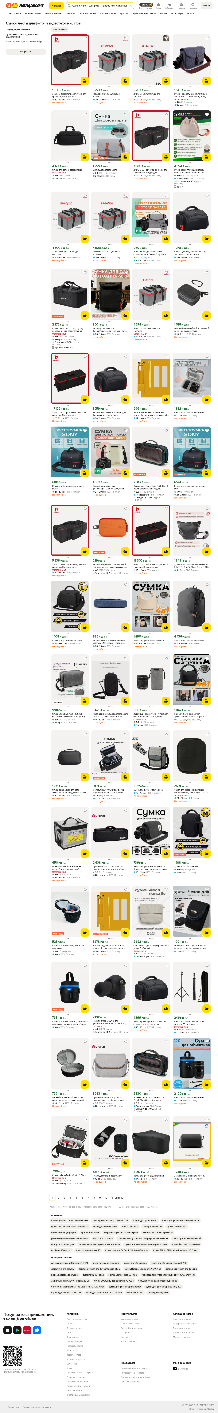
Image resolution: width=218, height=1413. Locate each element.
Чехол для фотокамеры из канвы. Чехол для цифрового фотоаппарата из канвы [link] (151, 867)
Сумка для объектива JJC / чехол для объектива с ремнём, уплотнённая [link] (69, 1022)
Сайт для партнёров (130, 1382)
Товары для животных (77, 1381)
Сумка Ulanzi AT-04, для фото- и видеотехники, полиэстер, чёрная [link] (109, 867)
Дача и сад (72, 1364)
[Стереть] (131, 6)
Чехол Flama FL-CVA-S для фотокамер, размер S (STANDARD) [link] (109, 1022)
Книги (69, 1368)
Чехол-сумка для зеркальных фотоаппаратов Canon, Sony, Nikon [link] (149, 252)
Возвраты (125, 1337)
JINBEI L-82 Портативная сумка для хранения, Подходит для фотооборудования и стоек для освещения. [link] (69, 95)
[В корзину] (84, 81)
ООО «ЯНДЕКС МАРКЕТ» (202, 1405)
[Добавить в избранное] (85, 38)
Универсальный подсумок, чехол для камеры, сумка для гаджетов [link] (190, 946)
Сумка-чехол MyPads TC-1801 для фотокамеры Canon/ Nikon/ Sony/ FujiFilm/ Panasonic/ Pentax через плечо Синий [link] (190, 95)
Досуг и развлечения (77, 1319)
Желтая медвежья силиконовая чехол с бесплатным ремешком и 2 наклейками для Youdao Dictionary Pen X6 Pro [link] (150, 413)
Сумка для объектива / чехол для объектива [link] (68, 946)
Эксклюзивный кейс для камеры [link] (189, 1176)
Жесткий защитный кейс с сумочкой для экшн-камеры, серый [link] (191, 329)
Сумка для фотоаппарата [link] (105, 170)
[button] (60, 29)
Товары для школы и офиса (80, 1372)
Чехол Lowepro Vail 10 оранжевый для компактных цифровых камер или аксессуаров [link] (109, 565)
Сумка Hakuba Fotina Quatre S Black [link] (69, 1175)
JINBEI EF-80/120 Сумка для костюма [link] (106, 95)
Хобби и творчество (76, 1359)
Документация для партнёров (135, 1377)
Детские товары (74, 1390)
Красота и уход (74, 1355)
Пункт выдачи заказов (184, 1332)
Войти (206, 5)
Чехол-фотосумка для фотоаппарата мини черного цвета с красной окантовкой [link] (110, 329)
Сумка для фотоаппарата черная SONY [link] (67, 487)
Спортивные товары (76, 1377)
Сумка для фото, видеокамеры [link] (67, 170)
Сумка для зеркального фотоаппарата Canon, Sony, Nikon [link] (108, 487)
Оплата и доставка (130, 1323)
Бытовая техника (75, 1328)
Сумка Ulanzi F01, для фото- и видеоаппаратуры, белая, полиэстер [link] (110, 1098)
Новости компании (182, 1319)
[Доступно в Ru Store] (37, 1334)
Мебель (70, 1323)
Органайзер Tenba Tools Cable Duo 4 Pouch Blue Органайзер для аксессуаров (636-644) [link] (150, 487)
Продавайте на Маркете (132, 1373)
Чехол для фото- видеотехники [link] (189, 412)
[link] (70, 1220)
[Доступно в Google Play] (17, 1334)
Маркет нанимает (181, 1337)
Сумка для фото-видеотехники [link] (67, 640)
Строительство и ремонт (79, 1386)
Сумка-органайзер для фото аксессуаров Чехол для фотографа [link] (69, 791)
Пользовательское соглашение (38, 1407)
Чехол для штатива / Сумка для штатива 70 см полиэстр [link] (189, 1022)
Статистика (13, 1407)
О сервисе (126, 1332)
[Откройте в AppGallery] (27, 1334)
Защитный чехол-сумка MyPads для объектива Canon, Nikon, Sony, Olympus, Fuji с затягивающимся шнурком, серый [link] (150, 715)
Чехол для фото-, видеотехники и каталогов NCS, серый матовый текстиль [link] (109, 641)
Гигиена (70, 1332)
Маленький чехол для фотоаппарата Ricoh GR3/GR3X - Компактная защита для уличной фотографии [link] (110, 715)
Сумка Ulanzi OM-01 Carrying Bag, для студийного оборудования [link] (68, 329)
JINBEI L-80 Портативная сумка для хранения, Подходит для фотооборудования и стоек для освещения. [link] (69, 413)
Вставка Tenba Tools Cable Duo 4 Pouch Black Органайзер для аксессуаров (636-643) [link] (148, 1098)
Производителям (181, 1328)
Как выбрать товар (130, 1319)
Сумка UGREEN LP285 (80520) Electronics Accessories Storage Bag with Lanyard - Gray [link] (68, 715)
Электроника (73, 1337)
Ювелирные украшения (78, 1395)
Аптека (70, 1350)
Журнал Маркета (129, 1341)
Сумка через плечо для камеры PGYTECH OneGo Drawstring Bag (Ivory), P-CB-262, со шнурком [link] (189, 171)
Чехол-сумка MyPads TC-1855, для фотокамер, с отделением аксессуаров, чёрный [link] (190, 253)
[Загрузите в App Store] (7, 1334)
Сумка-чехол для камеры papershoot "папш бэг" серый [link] (151, 946)
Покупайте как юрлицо (132, 1328)
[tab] (14, 13)
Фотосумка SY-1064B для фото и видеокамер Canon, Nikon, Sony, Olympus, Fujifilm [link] (108, 791)
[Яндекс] (210, 1409)
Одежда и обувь (74, 1341)
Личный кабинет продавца (134, 1368)
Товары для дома (75, 1346)
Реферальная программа (185, 1323)
